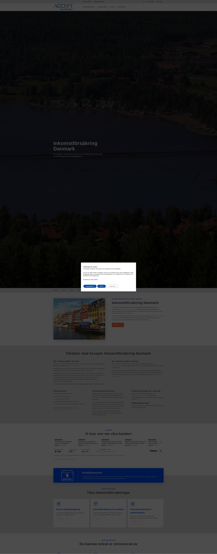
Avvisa (101, 286)
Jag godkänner (90, 286)
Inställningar (112, 286)
